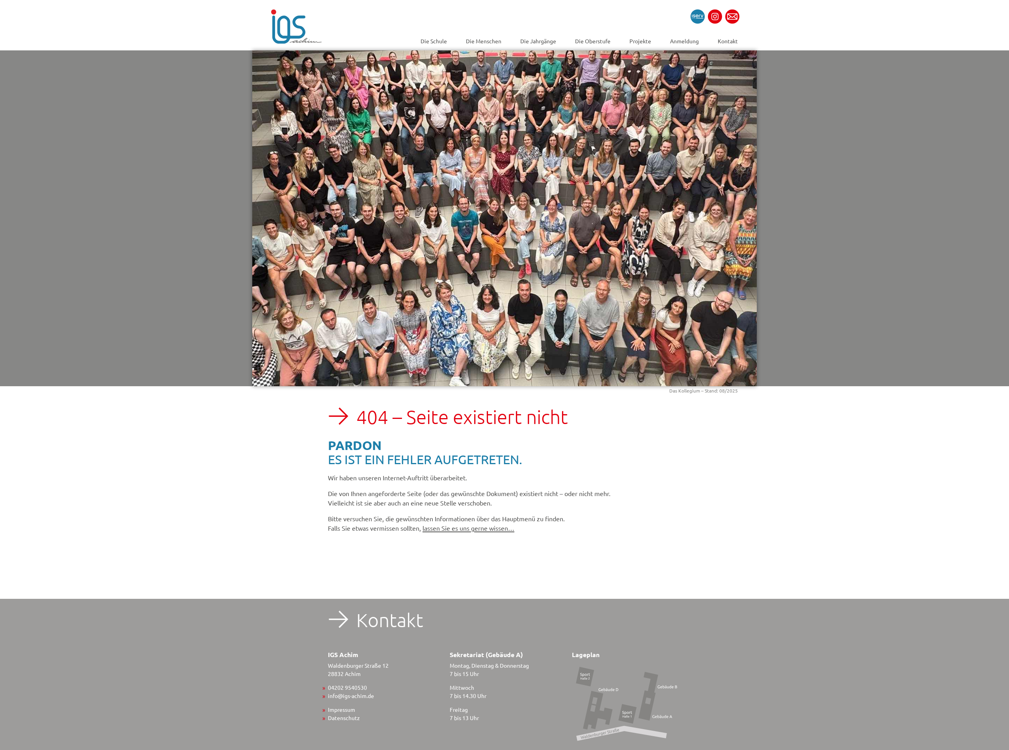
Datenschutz (344, 717)
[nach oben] (989, 664)
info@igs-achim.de (351, 695)
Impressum (341, 709)
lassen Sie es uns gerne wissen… (468, 528)
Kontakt (728, 40)
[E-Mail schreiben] (732, 16)
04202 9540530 (347, 687)
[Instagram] (715, 16)
